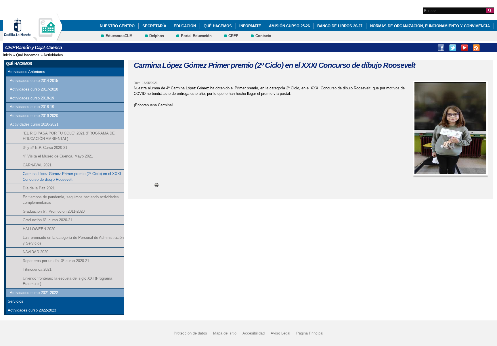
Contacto (263, 36)
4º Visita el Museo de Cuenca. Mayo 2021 (58, 156)
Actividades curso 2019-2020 (34, 116)
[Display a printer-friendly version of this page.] (156, 185)
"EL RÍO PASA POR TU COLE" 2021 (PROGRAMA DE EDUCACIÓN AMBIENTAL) (69, 136)
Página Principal (309, 333)
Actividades (53, 55)
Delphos (156, 36)
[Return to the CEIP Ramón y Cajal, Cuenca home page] (47, 38)
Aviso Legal (280, 333)
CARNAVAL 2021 (37, 165)
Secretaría (154, 26)
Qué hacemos (218, 26)
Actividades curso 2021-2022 (34, 293)
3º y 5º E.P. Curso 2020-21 (45, 147)
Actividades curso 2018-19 (32, 98)
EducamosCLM (119, 36)
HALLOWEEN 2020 (39, 229)
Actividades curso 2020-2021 (34, 124)
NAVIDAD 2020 (35, 252)
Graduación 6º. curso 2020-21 (47, 220)
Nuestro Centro (117, 26)
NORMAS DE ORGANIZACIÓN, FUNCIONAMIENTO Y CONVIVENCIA (430, 26)
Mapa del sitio (224, 333)
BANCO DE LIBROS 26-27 (339, 26)
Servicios (15, 301)
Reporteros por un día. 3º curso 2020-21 (56, 261)
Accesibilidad (253, 333)
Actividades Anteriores (26, 72)
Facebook (440, 47)
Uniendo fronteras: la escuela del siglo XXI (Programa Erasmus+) (67, 281)
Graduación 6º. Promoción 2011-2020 (54, 211)
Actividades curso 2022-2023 (32, 310)
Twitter (452, 47)
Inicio (7, 55)
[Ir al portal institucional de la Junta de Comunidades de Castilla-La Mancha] (25, 38)
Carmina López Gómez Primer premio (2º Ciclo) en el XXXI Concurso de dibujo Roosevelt (72, 177)
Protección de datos (190, 333)
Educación (185, 26)
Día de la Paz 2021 (39, 188)
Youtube (464, 47)
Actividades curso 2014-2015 (34, 80)
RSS (476, 47)
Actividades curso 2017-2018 (34, 89)
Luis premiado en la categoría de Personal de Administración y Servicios (73, 240)
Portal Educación (196, 36)
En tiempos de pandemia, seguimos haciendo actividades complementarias (71, 200)
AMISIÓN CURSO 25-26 (289, 26)
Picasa (488, 47)
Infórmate (250, 26)
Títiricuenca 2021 (37, 269)
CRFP (233, 36)
